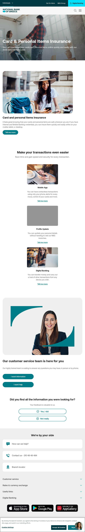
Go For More (50, 3)
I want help (18, 385)
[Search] (75, 10)
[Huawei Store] (67, 508)
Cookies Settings (8, 527)
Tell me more (10, 132)
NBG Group (61, 3)
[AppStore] (18, 508)
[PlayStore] (42, 508)
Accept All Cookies (58, 527)
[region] (42, 525)
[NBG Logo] (11, 10)
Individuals (6, 3)
